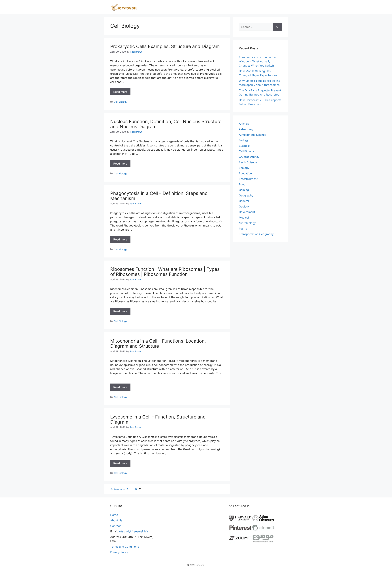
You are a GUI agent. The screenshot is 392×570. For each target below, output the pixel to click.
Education (245, 173)
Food (242, 184)
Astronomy (246, 129)
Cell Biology (120, 101)
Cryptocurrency (249, 156)
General (244, 201)
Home (114, 514)
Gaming (244, 190)
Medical (244, 217)
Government (247, 212)
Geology (244, 206)
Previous (117, 489)
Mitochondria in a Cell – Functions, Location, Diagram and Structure (158, 343)
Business (244, 145)
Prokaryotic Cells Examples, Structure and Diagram (165, 46)
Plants (243, 228)
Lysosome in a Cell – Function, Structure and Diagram (158, 419)
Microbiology (247, 223)
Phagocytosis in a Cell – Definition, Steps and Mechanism (159, 195)
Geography (246, 195)
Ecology (244, 167)
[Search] (277, 27)
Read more (120, 91)
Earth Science (248, 162)
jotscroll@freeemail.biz (133, 531)
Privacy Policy (119, 552)
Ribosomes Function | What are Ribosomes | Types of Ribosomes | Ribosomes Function (165, 271)
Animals (244, 123)
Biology (244, 140)
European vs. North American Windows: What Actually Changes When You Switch (258, 61)
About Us (116, 520)
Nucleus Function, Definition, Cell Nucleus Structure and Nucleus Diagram (165, 124)
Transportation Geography (256, 234)
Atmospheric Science (252, 134)
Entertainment (248, 178)
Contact (115, 526)
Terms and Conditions (124, 546)
